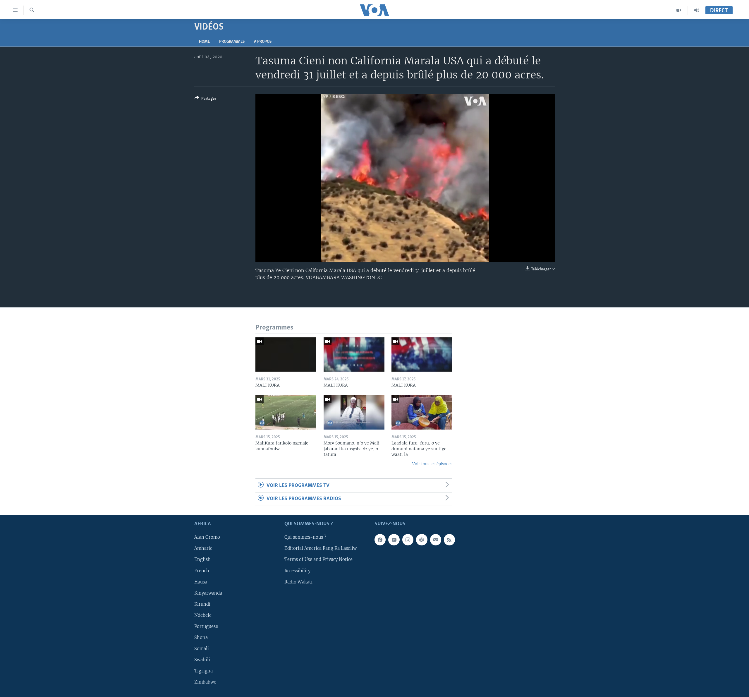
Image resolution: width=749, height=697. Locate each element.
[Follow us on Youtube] (393, 539)
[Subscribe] (435, 539)
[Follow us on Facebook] (380, 539)
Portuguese (206, 626)
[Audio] (696, 10)
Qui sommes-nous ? (305, 537)
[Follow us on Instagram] (407, 539)
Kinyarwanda (208, 592)
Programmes (232, 42)
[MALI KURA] (285, 354)
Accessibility (297, 570)
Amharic (203, 548)
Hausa (200, 581)
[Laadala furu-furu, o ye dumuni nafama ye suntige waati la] (421, 412)
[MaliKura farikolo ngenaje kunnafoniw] (285, 412)
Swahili (202, 659)
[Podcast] (421, 539)
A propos (263, 42)
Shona (201, 637)
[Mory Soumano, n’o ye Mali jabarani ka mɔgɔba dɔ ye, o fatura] (354, 412)
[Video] (679, 10)
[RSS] (449, 539)
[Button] (205, 99)
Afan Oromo (207, 537)
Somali (201, 648)
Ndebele (203, 615)
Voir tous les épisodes (432, 463)
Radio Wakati (298, 581)
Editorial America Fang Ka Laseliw (320, 548)
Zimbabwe (205, 682)
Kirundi (202, 604)
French (201, 570)
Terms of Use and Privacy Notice (318, 559)
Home (204, 42)
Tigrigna (203, 671)
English (202, 559)
